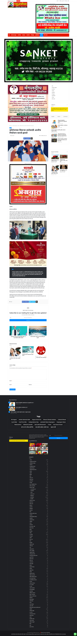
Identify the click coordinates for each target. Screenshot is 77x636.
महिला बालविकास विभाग (33, 576)
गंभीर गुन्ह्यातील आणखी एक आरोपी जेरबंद (63, 170)
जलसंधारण (31, 518)
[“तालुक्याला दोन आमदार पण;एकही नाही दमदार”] (32, 448)
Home (11, 125)
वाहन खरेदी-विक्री (32, 589)
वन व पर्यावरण (32, 584)
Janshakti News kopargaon (48, 422)
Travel (49, 424)
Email (10, 384)
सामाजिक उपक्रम (32, 618)
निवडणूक (53, 94)
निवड (30, 540)
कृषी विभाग (32, 495)
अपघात (31, 459)
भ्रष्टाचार (31, 565)
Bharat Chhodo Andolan (49, 419)
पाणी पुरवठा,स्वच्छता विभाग (33, 555)
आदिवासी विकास (32, 467)
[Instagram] (63, 1)
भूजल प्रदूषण (31, 563)
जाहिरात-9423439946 (52, 3)
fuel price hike (23, 422)
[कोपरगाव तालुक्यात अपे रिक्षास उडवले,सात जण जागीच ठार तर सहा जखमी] (54, 140)
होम (52, 85)
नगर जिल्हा (31, 534)
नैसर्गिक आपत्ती (32, 544)
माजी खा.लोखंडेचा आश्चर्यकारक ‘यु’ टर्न (21, 407)
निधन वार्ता (53, 98)
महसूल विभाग (31, 570)
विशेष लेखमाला (32, 599)
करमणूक (31, 482)
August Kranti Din (36, 419)
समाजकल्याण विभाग (32, 613)
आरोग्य (18, 125)
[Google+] (57, 1)
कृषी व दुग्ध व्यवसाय (32, 485)
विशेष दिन (31, 597)
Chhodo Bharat (62, 419)
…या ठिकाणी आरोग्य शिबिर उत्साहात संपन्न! (54, 173)
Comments (65, 116)
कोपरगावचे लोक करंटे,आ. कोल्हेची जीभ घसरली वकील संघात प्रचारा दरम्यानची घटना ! (62, 134)
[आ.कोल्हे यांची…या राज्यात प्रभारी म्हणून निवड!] (38, 445)
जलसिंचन (31, 521)
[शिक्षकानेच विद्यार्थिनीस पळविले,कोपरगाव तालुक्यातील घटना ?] (54, 122)
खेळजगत (31, 505)
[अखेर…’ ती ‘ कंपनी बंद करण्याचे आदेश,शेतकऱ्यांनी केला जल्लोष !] (38, 448)
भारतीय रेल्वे (31, 561)
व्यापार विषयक (32, 604)
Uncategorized (33, 489)
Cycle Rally (14, 422)
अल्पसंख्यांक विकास (32, 466)
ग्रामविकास (31, 508)
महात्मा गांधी (53, 427)
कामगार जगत (32, 493)
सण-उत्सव (31, 612)
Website (30, 384)
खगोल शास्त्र (31, 503)
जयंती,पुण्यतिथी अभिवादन (33, 516)
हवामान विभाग (32, 626)
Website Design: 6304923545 (45, 632)
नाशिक (31, 537)
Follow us (11, 437)
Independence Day (33, 422)
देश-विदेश (53, 89)
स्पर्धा (30, 625)
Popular (52, 116)
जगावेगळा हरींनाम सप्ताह (33, 513)
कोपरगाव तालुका (15, 125)
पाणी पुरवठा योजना (32, 553)
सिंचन (30, 623)
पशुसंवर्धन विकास (32, 552)
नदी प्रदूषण (31, 536)
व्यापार (30, 602)
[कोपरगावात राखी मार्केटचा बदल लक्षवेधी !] (32, 445)
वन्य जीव (31, 586)
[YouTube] (62, 1)
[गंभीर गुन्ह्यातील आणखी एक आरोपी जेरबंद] (64, 167)
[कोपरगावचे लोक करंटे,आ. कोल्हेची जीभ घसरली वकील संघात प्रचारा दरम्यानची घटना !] (54, 135)
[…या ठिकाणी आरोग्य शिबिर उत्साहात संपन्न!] (15, 351)
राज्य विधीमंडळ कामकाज (33, 579)
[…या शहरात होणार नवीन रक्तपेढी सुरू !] (41, 351)
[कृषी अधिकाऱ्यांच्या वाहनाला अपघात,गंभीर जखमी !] (45, 448)
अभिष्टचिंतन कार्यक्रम (32, 463)
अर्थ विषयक (32, 490)
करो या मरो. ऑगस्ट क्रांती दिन (27, 427)
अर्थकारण (31, 464)
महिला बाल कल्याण (32, 574)
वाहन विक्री (31, 591)
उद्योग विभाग (31, 479)
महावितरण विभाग (32, 573)
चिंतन (30, 511)
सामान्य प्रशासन (32, 620)
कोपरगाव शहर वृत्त (32, 500)
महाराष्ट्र (53, 90)
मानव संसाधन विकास (32, 578)
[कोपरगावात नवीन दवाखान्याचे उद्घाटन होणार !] (28, 349)
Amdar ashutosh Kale (24, 419)
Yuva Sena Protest (58, 424)
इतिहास (31, 474)
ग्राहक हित (31, 510)
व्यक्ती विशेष (31, 600)
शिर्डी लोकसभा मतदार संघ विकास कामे (35, 607)
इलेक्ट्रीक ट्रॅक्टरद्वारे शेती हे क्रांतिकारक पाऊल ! (55, 161)
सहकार (31, 617)
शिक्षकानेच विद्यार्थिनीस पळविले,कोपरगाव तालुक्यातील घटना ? (62, 121)
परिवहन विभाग (32, 549)
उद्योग (30, 476)
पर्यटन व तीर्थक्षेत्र (32, 550)
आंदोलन (31, 471)
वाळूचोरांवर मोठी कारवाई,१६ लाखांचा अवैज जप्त (63, 160)
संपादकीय (53, 92)
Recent (59, 116)
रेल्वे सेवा (31, 581)
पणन (30, 547)
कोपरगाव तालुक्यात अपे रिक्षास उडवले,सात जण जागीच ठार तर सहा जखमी (62, 139)
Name (10, 380)
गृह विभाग (31, 506)
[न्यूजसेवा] (17, 5)
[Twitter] (60, 1)
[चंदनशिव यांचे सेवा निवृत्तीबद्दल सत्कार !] (38, 452)
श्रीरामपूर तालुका (32, 610)
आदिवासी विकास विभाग (33, 469)
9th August (14, 419)
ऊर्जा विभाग (31, 480)
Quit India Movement (40, 424)
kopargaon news (61, 422)
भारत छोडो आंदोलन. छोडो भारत (42, 427)
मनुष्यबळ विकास (32, 566)
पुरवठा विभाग (31, 557)
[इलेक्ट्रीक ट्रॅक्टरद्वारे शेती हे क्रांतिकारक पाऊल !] (55, 156)
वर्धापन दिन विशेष (32, 587)
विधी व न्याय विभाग (32, 594)
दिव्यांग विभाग (32, 527)
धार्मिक (31, 532)
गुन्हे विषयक (53, 95)
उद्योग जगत (31, 477)
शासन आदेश (31, 605)
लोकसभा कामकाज (32, 583)
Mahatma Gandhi (27, 424)
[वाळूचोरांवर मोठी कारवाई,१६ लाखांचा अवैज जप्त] (64, 156)
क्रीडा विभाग (31, 502)
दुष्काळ (31, 529)
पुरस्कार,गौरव (31, 558)
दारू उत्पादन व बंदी (32, 526)
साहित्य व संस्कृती (32, 621)
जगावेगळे (31, 514)
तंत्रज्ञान (31, 523)
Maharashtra (17, 424)
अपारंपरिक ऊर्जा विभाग (33, 461)
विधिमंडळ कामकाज (32, 592)
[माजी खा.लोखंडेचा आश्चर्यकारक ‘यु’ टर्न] (54, 127)
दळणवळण (31, 524)
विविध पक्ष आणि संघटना (33, 596)
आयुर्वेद (31, 472)
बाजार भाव (31, 560)
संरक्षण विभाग (32, 615)
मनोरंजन (31, 568)
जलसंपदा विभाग (32, 519)
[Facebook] (59, 1)
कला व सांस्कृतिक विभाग (33, 484)
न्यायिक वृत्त (31, 545)
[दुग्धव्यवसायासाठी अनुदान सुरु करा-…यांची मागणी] (45, 445)
